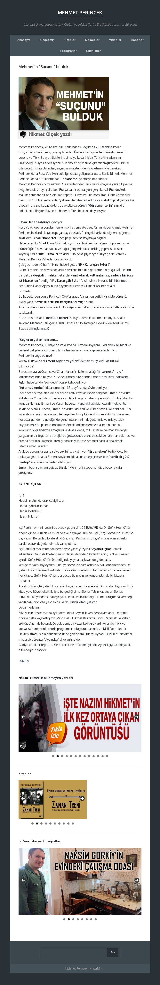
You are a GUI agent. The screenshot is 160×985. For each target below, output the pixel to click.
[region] (80, 718)
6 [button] (76, 756)
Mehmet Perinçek (80, 12)
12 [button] (102, 756)
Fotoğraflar (68, 51)
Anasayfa (24, 40)
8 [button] (85, 756)
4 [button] (67, 756)
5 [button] (71, 756)
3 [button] (62, 756)
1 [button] (53, 756)
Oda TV (24, 661)
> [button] (137, 717)
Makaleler (92, 40)
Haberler (137, 40)
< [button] (23, 717)
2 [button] (58, 756)
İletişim (97, 968)
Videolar (115, 40)
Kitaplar (70, 40)
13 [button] (107, 756)
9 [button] (89, 756)
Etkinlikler (93, 51)
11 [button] (98, 756)
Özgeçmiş (47, 40)
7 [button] (80, 756)
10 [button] (93, 756)
